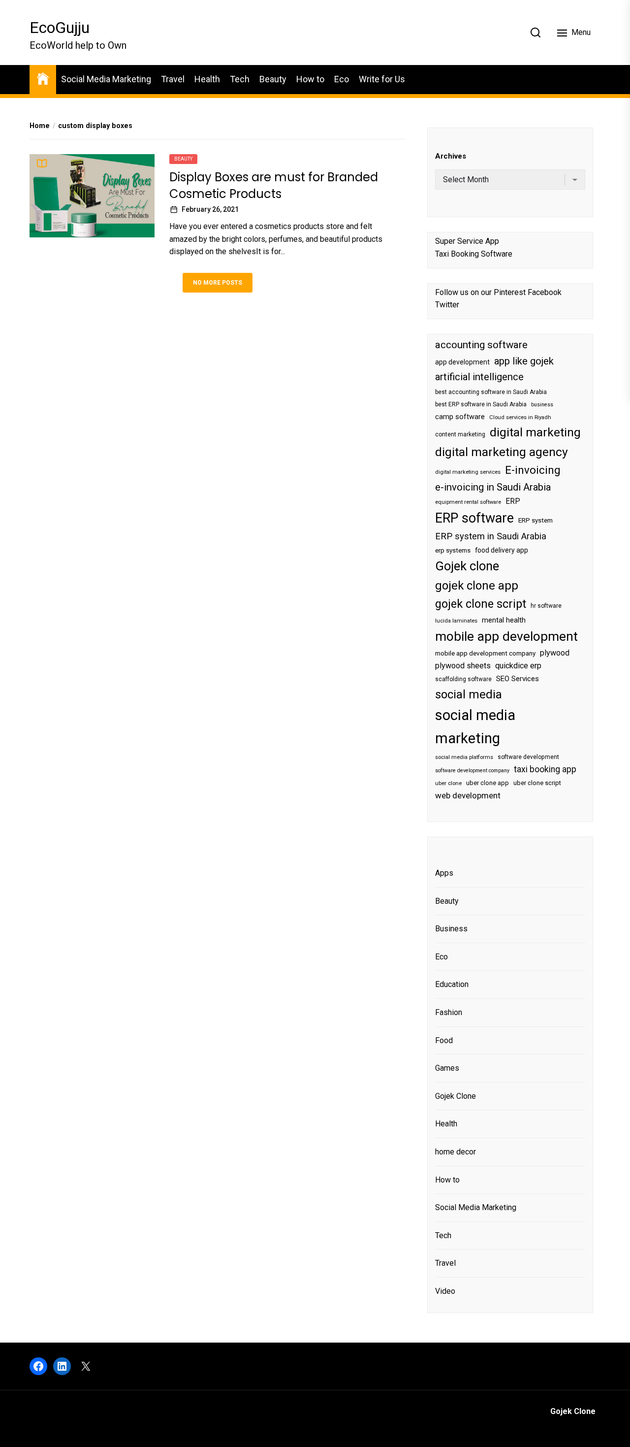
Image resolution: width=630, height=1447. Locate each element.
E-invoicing (533, 469)
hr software (546, 605)
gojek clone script (480, 604)
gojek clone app (476, 585)
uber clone (448, 783)
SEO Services (517, 678)
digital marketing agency (501, 452)
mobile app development (506, 636)
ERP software (474, 518)
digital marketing (535, 432)
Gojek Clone (455, 1096)
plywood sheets (463, 665)
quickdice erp (518, 665)
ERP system (535, 520)
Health (207, 79)
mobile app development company (485, 653)
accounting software (481, 345)
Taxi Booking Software (473, 254)
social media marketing (475, 727)
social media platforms (464, 757)
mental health (504, 620)
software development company (472, 770)
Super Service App (467, 241)
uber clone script (537, 783)
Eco (341, 79)
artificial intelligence (479, 377)
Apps (444, 873)
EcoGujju (60, 27)
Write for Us (382, 79)
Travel (173, 79)
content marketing (460, 434)
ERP (512, 501)
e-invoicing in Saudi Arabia (493, 487)
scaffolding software (463, 679)
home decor (455, 1151)
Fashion (448, 1012)
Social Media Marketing (106, 79)
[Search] (535, 32)
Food (444, 1040)
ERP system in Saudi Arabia (490, 536)
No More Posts (217, 282)
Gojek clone (467, 566)
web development (468, 795)
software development (528, 757)
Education (452, 984)
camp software (460, 417)
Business (451, 928)
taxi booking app (545, 769)
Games (447, 1068)
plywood (554, 653)
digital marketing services (468, 472)
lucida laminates (456, 621)
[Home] (43, 78)
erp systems (453, 550)
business (542, 404)
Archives (450, 156)
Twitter (447, 304)
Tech (240, 79)
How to (310, 79)
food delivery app (501, 550)
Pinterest (510, 292)
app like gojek (524, 361)
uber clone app (487, 783)
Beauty (272, 79)
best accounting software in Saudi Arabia (491, 392)
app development (462, 362)
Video (445, 1291)
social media (468, 694)
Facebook (545, 292)
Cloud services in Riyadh (520, 417)
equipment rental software (468, 502)
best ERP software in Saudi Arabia (481, 404)
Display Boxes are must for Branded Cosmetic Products (273, 185)
